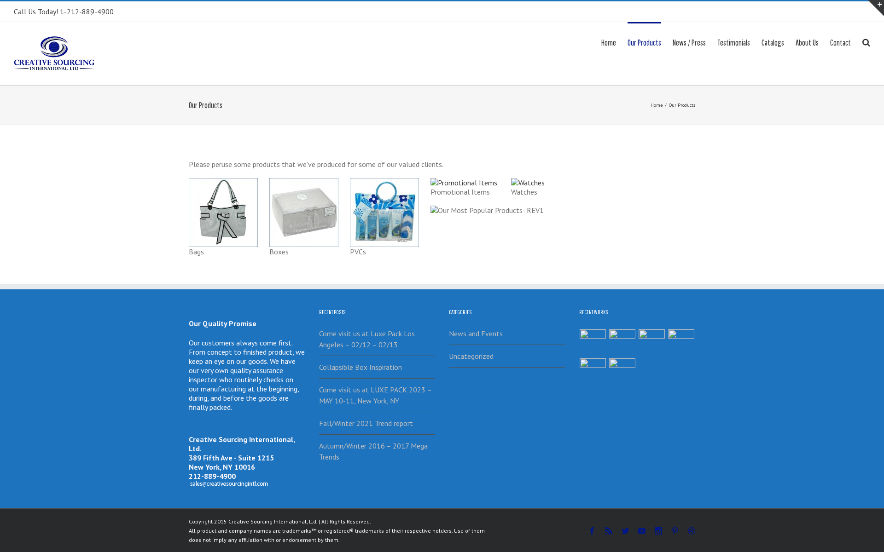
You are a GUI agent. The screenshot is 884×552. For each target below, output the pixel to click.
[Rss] (608, 531)
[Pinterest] (675, 531)
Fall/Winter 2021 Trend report (366, 423)
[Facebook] (592, 531)
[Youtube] (642, 531)
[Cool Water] (593, 371)
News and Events (476, 333)
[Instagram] (658, 531)
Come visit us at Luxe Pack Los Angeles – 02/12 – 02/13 (367, 339)
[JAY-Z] (622, 371)
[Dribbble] (691, 531)
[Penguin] (652, 342)
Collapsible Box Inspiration (360, 367)
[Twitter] (625, 531)
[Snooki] (622, 342)
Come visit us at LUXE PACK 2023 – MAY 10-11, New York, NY (375, 395)
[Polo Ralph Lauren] (681, 342)
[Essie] (593, 342)
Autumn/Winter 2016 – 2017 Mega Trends (373, 451)
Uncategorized (471, 356)
